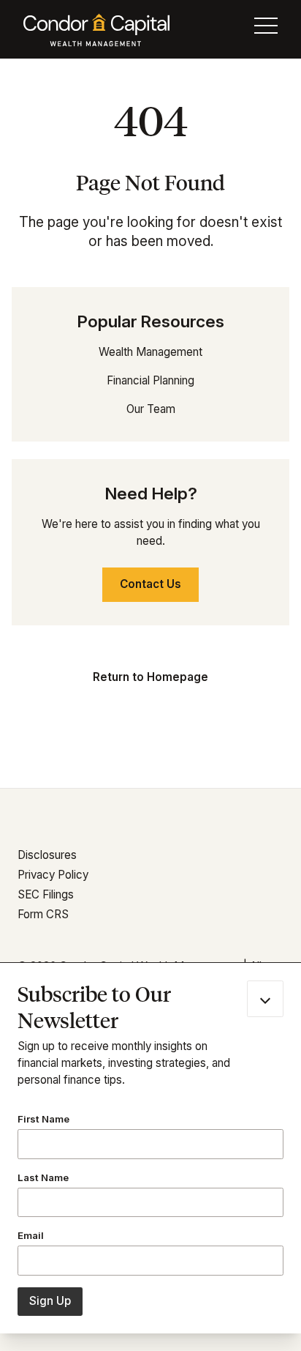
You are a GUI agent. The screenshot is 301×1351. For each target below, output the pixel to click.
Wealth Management (150, 352)
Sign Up (50, 1301)
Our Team (150, 409)
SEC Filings (46, 894)
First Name (43, 1119)
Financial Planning (150, 380)
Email (31, 1235)
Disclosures (47, 855)
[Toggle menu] (266, 29)
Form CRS (43, 914)
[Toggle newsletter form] (265, 998)
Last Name (43, 1177)
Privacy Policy (53, 875)
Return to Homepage (150, 677)
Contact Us (150, 584)
